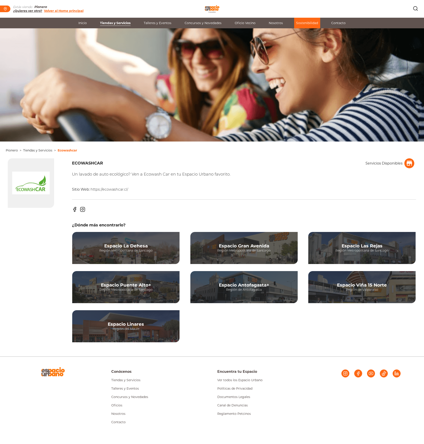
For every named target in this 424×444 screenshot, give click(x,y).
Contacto (338, 23)
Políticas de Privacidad (234, 388)
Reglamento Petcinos (234, 414)
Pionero (12, 150)
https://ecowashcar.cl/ (109, 189)
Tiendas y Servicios (115, 23)
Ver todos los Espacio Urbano (240, 380)
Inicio (82, 23)
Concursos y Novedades (203, 23)
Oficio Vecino (245, 23)
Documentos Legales (233, 397)
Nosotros (276, 23)
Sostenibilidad (307, 23)
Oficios (116, 405)
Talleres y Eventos (157, 23)
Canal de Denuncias (232, 405)
